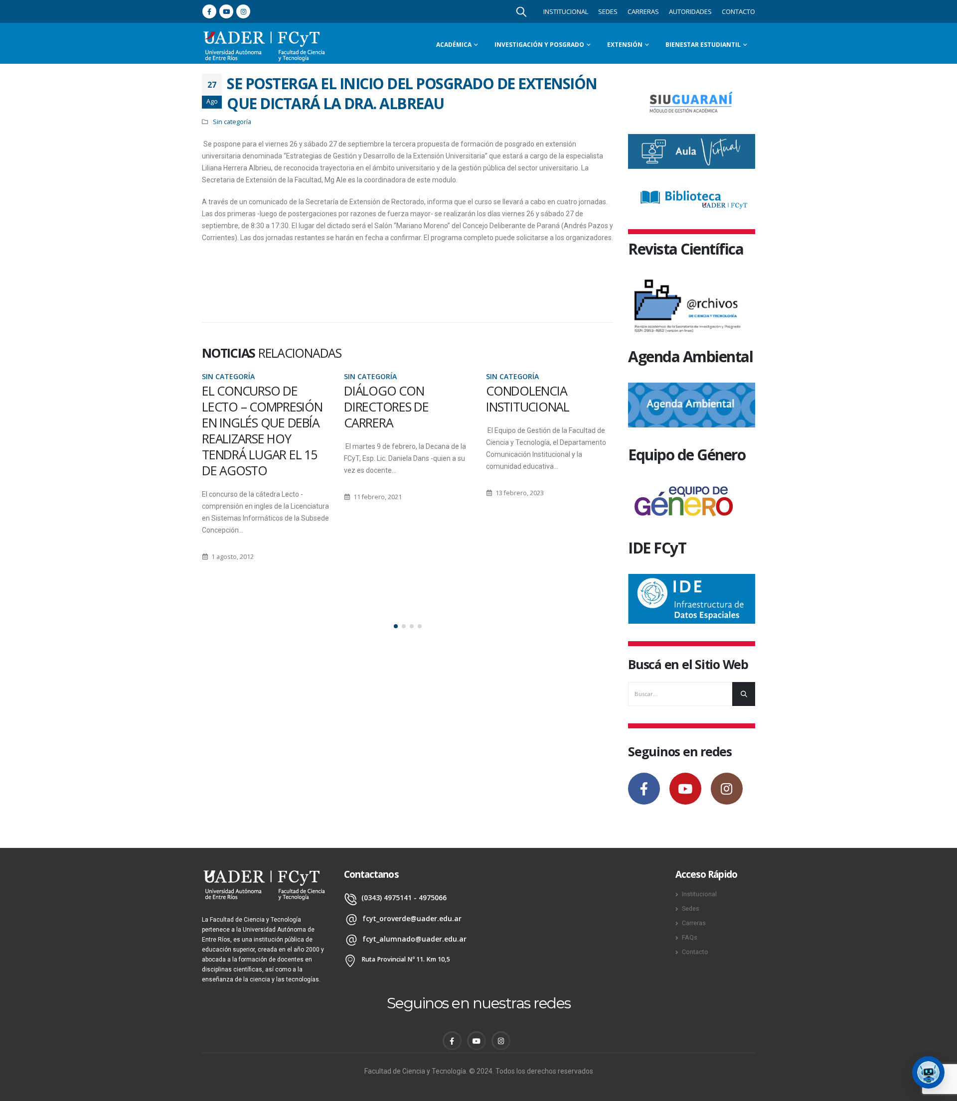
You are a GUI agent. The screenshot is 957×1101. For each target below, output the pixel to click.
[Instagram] (243, 11)
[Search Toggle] (521, 11)
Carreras (643, 11)
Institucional (565, 11)
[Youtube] (226, 11)
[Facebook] (209, 11)
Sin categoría (232, 122)
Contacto (738, 11)
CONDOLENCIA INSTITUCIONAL (527, 398)
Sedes (608, 11)
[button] (396, 626)
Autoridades (690, 11)
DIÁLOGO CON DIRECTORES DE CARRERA (386, 406)
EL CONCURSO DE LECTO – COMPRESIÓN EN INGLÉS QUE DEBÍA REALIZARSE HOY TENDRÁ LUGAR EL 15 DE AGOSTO (262, 430)
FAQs (689, 937)
